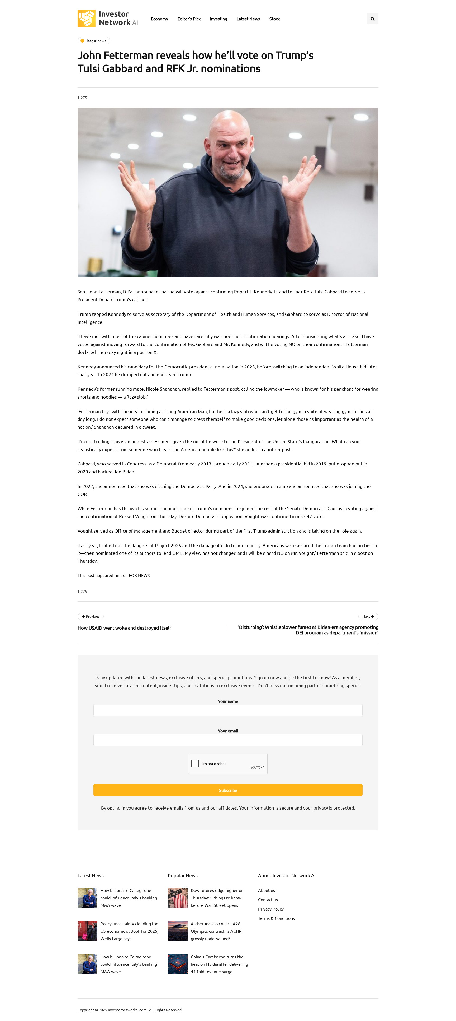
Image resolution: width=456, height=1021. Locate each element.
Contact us (268, 899)
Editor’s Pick (189, 18)
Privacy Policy (271, 908)
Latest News (248, 18)
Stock (274, 18)
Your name (228, 701)
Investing (218, 18)
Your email (228, 730)
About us (266, 890)
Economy (159, 18)
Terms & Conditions (276, 918)
